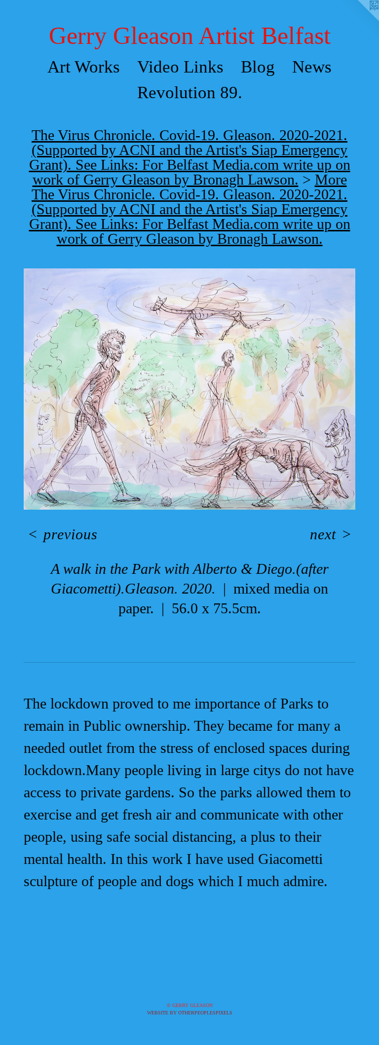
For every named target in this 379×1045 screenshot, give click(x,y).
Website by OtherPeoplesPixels (189, 1012)
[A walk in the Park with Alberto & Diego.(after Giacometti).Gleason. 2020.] (189, 389)
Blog (258, 66)
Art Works (83, 66)
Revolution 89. (189, 92)
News (312, 66)
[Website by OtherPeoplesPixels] (359, 19)
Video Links (180, 66)
